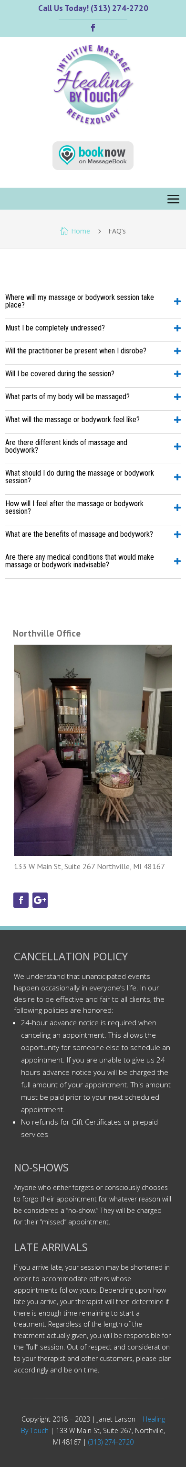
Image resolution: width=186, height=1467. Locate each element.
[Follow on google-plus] (40, 900)
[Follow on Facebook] (93, 27)
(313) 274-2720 (111, 1441)
